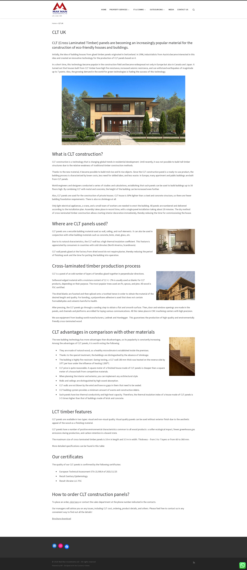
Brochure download (61, 518)
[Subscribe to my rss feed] (194, 562)
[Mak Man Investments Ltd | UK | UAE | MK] (60, 7)
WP (61, 566)
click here (74, 501)
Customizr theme (83, 566)
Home (54, 23)
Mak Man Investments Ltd (69, 562)
